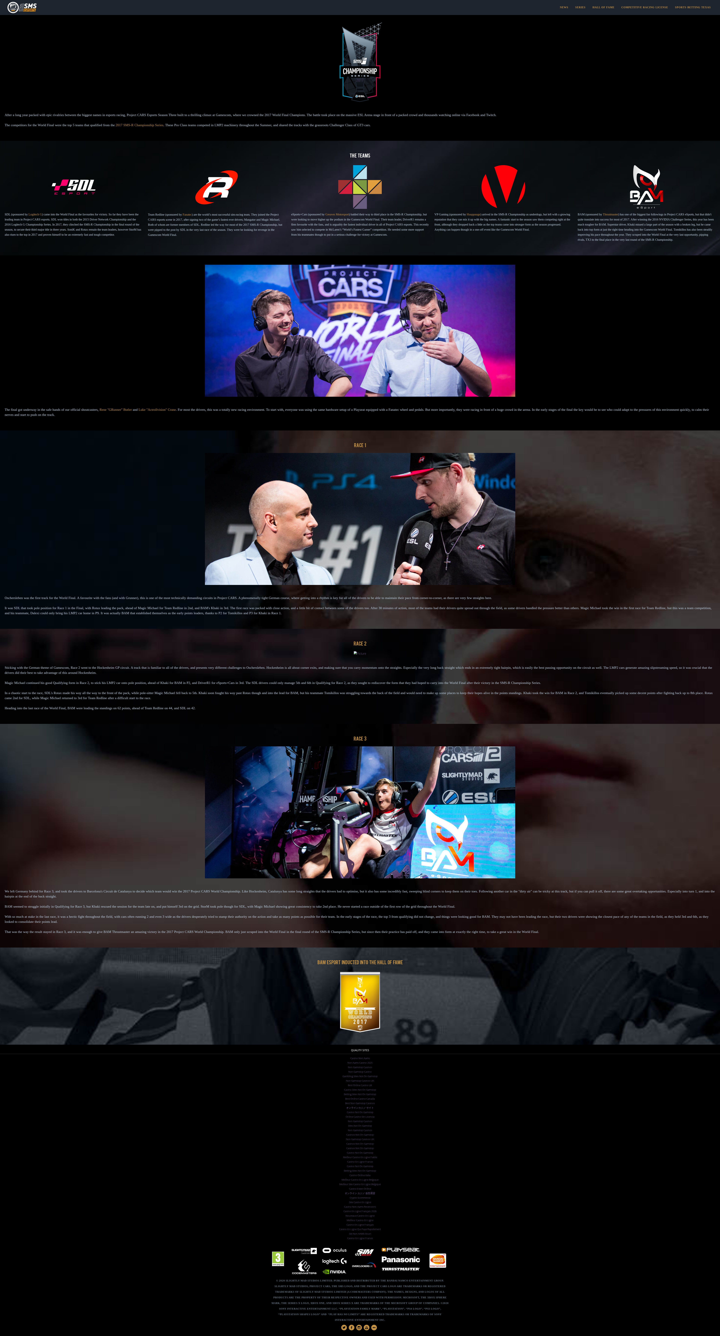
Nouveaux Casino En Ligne (360, 1215)
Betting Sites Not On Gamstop (360, 1094)
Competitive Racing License (644, 7)
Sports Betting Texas (693, 7)
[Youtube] (366, 1327)
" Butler (126, 410)
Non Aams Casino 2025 (360, 1062)
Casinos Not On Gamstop (360, 1134)
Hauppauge (473, 214)
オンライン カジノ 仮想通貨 (360, 1193)
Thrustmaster (610, 214)
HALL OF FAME (603, 7)
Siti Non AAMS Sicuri (360, 1233)
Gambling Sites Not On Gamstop (360, 1076)
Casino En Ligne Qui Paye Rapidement (360, 1229)
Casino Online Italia (360, 1175)
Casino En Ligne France (360, 1161)
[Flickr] (374, 1327)
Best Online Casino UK (360, 1085)
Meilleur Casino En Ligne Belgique (360, 1179)
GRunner (115, 410)
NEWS (564, 7)
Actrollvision (157, 410)
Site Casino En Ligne (360, 1202)
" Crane (171, 410)
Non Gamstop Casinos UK (360, 1080)
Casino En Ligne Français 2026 (360, 1211)
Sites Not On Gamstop (360, 1125)
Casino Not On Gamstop (360, 1112)
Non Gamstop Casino (360, 1071)
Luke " (143, 410)
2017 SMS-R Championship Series (139, 125)
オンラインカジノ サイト (360, 1107)
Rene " (104, 410)
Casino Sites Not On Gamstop (360, 1089)
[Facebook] (351, 1327)
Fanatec (187, 214)
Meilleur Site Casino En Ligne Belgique (360, 1184)
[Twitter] (344, 1327)
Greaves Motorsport (337, 214)
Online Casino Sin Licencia (360, 1116)
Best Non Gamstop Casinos (360, 1103)
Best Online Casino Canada (360, 1098)
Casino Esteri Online (360, 1188)
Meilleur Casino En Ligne (360, 1220)
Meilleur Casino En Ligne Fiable (360, 1157)
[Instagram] (359, 1327)
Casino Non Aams (360, 1058)
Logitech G (35, 214)
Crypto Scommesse (360, 1197)
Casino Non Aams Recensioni (360, 1206)
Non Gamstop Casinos (360, 1067)
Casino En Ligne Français (360, 1224)
